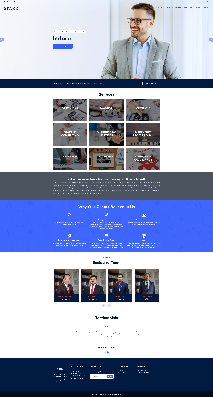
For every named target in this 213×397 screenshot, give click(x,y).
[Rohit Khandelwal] (147, 281)
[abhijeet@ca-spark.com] (118, 299)
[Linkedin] (203, 2)
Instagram (122, 372)
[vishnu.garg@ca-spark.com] (93, 299)
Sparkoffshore (142, 370)
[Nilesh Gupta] (66, 281)
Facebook (122, 370)
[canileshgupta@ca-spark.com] (66, 299)
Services (159, 7)
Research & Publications (173, 7)
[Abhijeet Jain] (120, 281)
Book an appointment (151, 83)
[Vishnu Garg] (93, 281)
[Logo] (12, 7)
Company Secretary (143, 372)
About (150, 7)
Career (198, 7)
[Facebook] (199, 2)
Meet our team (61, 46)
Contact (205, 7)
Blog (185, 7)
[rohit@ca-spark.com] (147, 299)
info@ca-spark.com (12, 2)
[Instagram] (207, 2)
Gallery (191, 7)
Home (144, 7)
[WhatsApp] (69, 299)
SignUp (110, 376)
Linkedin (121, 375)
